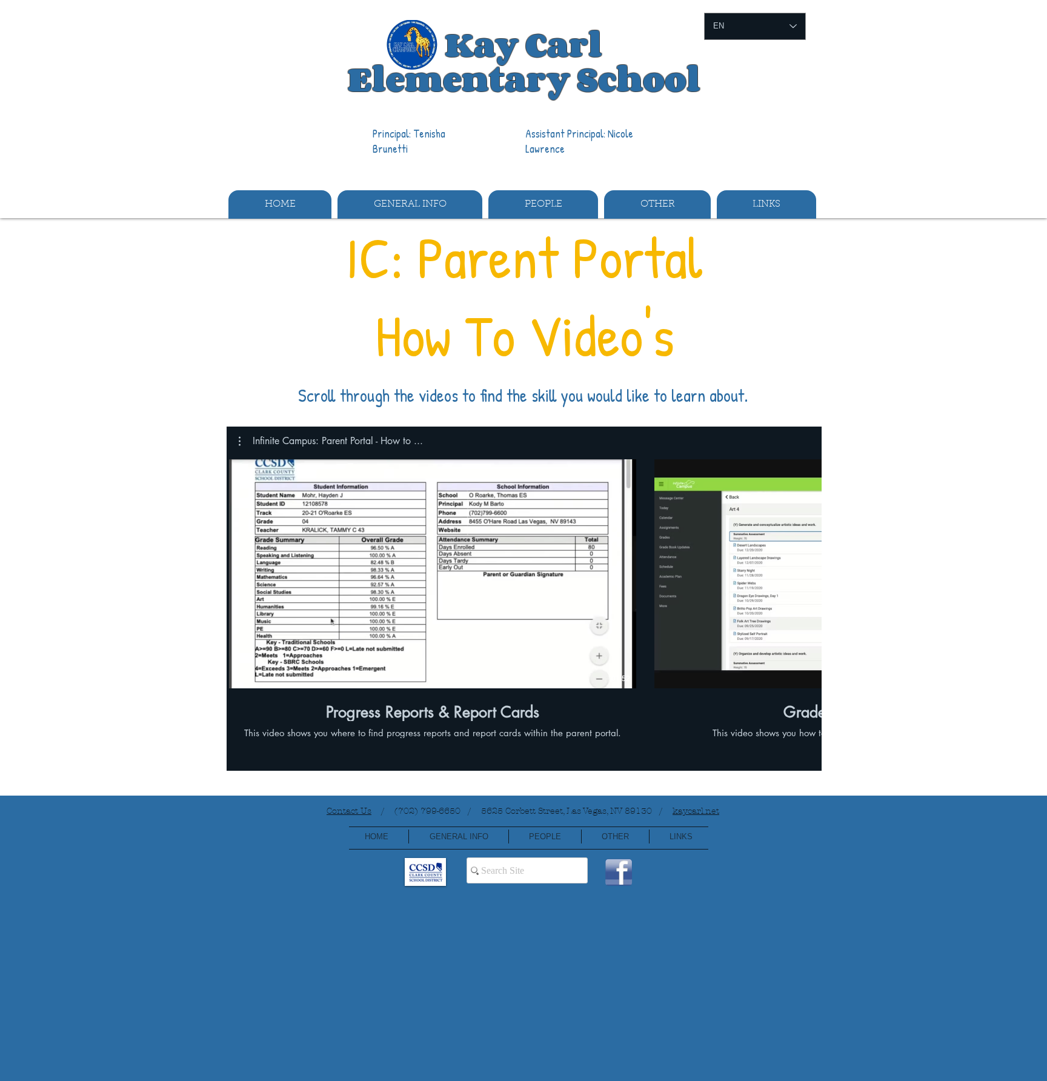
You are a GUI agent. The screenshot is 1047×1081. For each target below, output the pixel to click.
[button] (409, 204)
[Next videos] (805, 571)
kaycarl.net (696, 811)
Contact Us (349, 811)
